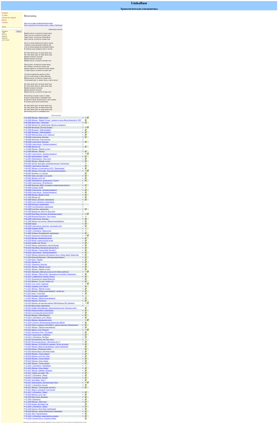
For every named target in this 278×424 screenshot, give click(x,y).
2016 (29, 349)
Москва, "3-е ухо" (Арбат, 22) (43, 281)
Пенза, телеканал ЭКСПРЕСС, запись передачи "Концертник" (55, 325)
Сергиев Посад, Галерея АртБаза (44, 418)
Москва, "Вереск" (38, 151)
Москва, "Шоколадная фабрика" (44, 298)
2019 (29, 404)
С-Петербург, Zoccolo (40, 378)
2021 (29, 414)
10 (26, 147)
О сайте (4, 15)
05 (26, 125)
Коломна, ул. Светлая (40, 173)
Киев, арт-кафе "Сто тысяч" (42, 176)
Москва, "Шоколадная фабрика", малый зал (48, 291)
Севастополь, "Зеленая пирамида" (44, 144)
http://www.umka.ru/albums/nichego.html (38, 23)
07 (26, 130)
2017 (29, 370)
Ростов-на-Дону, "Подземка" (42, 332)
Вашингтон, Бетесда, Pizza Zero (43, 211)
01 (26, 154)
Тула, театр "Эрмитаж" (40, 284)
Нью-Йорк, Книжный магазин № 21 (45, 248)
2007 (29, 154)
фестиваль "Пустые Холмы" (42, 127)
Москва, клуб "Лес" (39, 394)
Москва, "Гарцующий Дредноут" (44, 250)
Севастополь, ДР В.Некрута (42, 183)
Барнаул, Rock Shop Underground (44, 409)
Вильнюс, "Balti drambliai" (41, 130)
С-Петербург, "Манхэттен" (42, 231)
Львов (34, 224)
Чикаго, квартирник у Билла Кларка (45, 245)
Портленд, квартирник (40, 204)
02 (26, 159)
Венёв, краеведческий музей (42, 240)
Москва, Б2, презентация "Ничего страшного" (49, 125)
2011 (29, 262)
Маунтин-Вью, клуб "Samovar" (43, 135)
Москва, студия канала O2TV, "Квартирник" (48, 168)
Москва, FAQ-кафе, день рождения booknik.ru (49, 171)
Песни (4, 20)
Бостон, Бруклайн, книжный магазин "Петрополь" (51, 163)
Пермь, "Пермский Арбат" (42, 349)
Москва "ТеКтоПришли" (41, 315)
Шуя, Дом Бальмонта (39, 414)
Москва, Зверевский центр (42, 238)
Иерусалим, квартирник (41, 306)
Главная (5, 13)
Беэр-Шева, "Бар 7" (39, 380)
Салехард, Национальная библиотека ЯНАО (48, 322)
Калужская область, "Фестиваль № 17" (46, 342)
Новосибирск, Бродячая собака (43, 351)
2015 (29, 325)
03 (26, 118)
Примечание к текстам (55, 29)
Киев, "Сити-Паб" (38, 293)
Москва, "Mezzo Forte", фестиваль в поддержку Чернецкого (54, 274)
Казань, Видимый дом (40, 404)
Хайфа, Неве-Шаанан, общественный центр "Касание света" (54, 308)
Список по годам (8, 18)
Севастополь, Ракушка (40, 137)
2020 (29, 409)
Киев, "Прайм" (37, 260)
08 (26, 135)
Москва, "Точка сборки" (41, 354)
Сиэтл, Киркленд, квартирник (43, 202)
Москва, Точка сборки (40, 361)
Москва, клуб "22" (39, 178)
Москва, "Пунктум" (39, 301)
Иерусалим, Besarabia (40, 397)
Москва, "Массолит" (39, 402)
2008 (29, 183)
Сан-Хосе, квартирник (40, 209)
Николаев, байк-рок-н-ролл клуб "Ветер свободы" (50, 272)
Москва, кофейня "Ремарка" (42, 370)
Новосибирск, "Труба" (40, 156)
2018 (29, 394)
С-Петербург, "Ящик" (40, 375)
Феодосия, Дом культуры (41, 139)
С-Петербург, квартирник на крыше (45, 416)
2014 (29, 301)
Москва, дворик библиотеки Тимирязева (47, 411)
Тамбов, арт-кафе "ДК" (40, 373)
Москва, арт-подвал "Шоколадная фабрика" (48, 221)
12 (26, 149)
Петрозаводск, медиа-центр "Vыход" (45, 180)
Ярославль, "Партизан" (40, 122)
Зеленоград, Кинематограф (42, 236)
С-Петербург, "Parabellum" (41, 366)
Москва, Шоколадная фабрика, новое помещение (50, 347)
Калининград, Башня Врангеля (43, 279)
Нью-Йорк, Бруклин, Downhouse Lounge (47, 214)
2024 (29, 418)
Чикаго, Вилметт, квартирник (43, 199)
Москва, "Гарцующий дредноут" (44, 387)
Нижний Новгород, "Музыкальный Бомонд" (48, 257)
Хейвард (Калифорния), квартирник (45, 233)
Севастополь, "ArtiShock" (41, 335)
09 (26, 142)
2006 (29, 118)
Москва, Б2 (36, 147)
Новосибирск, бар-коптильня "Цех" (45, 382)
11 (26, 231)
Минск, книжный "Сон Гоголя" (43, 390)
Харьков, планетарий (40, 296)
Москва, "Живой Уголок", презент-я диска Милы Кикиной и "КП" (57, 120)
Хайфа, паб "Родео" (39, 243)
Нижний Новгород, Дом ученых (44, 216)
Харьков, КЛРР (37, 188)
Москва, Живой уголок (40, 195)
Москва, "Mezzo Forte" (40, 118)
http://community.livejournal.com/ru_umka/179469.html (43, 25)
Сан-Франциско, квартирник (42, 207)
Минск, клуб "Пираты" (40, 330)
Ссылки (5, 22)
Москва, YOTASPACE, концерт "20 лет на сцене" (50, 344)
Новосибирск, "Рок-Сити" (41, 159)
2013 (29, 289)
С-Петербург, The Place (40, 337)
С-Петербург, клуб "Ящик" (42, 317)
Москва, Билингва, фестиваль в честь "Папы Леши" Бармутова (55, 255)
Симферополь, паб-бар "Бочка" (43, 276)
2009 (29, 197)
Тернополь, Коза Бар (39, 264)
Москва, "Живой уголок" (41, 149)
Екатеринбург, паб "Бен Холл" (43, 339)
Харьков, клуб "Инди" (40, 286)
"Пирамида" (36, 399)
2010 (29, 236)
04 (26, 120)
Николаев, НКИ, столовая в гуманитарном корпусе (51, 185)
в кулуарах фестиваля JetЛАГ (43, 313)
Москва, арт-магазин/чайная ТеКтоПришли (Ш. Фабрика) (53, 303)
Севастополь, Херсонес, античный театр (47, 226)
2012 (29, 281)
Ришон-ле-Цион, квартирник (42, 310)
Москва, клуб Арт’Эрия (41, 356)
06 (26, 127)
